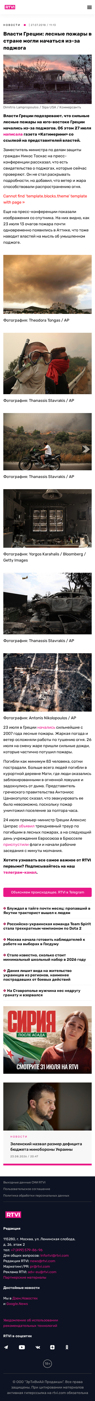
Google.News (17, 1304)
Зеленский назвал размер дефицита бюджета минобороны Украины (46, 1147)
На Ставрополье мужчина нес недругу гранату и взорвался (41, 992)
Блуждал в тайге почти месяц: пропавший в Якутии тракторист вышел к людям (46, 910)
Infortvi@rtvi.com (54, 1255)
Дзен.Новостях (25, 1298)
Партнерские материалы (24, 1277)
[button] (90, 7)
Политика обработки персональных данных (36, 1195)
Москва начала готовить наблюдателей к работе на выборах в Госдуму (44, 941)
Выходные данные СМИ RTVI (24, 1182)
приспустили (16, 844)
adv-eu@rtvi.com (42, 1272)
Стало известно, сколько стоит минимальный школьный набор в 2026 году (44, 957)
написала (13, 134)
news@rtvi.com (42, 1261)
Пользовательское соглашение (26, 1189)
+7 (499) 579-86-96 (27, 1250)
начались (46, 727)
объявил (26, 826)
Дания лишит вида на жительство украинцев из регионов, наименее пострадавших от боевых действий (37, 975)
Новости (12, 25)
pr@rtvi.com (40, 1266)
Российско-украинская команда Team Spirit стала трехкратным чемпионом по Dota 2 (47, 926)
